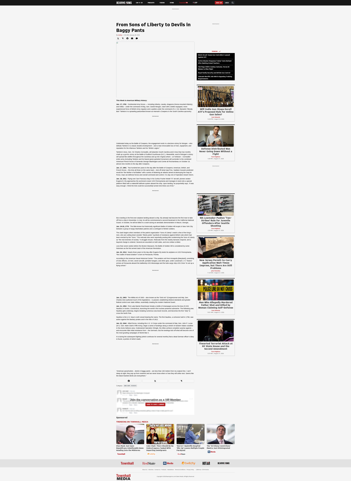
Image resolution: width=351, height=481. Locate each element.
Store (172, 3)
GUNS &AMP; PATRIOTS (130, 385)
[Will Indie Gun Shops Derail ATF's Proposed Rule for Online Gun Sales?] (216, 96)
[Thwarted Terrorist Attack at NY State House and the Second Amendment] (216, 331)
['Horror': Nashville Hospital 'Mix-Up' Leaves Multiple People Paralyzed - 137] (191, 434)
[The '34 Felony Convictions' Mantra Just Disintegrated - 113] (221, 434)
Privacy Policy (190, 469)
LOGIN (227, 3)
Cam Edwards (215, 117)
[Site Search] (233, 2)
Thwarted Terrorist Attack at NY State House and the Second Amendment (216, 346)
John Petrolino (215, 271)
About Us (144, 469)
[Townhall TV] (183, 2)
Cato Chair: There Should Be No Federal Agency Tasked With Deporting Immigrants (159, 448)
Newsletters (170, 469)
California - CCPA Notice (202, 469)
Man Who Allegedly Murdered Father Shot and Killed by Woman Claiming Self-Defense (215, 305)
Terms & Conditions (180, 469)
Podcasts (151, 3)
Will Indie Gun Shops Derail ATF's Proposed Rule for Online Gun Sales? (216, 112)
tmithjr (120, 35)
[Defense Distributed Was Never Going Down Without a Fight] (216, 136)
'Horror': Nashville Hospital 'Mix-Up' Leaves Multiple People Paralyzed (190, 448)
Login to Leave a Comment (155, 404)
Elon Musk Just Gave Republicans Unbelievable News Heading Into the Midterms (130, 448)
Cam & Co (139, 3)
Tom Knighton (215, 157)
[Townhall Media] (123, 477)
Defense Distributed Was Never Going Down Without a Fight (215, 151)
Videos (162, 3)
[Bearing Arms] (124, 3)
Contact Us (157, 469)
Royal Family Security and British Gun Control (214, 73)
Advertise (150, 469)
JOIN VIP (219, 3)
